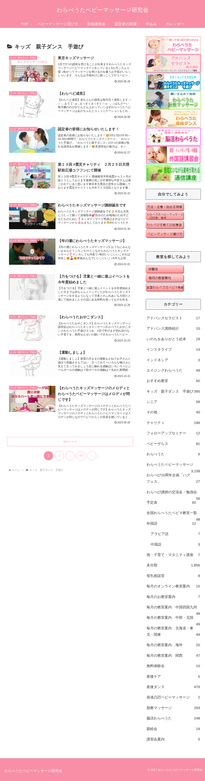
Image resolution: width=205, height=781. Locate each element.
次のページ (70, 441)
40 (81, 455)
